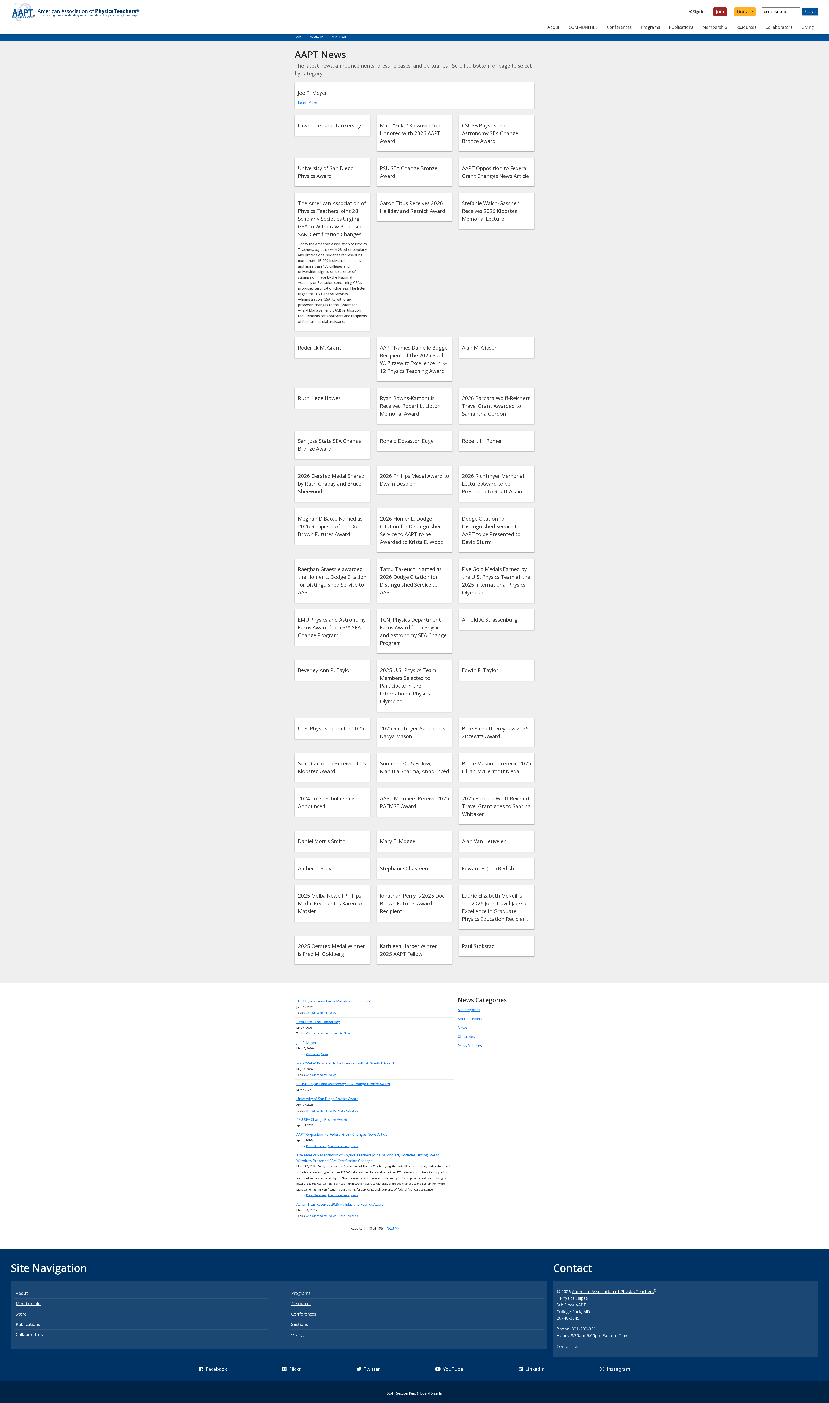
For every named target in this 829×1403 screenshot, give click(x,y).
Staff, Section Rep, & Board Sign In (414, 1393)
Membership (714, 27)
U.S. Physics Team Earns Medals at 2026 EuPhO (334, 1001)
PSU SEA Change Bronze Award (321, 1119)
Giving (807, 27)
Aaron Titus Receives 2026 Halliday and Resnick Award (340, 1204)
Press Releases (348, 1110)
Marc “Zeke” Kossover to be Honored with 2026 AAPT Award (345, 1063)
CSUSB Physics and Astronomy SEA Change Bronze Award (343, 1084)
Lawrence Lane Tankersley (318, 1022)
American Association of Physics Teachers (613, 1291)
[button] (720, 11)
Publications (681, 27)
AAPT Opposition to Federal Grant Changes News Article (342, 1134)
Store (21, 1314)
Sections (299, 1324)
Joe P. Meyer (306, 1042)
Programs (650, 27)
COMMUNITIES (583, 27)
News (332, 1013)
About (553, 27)
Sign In (698, 11)
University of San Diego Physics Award (327, 1098)
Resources (746, 27)
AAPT (299, 36)
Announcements (317, 1013)
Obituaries (313, 1033)
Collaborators (778, 27)
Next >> (392, 1228)
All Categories (469, 1009)
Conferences (619, 27)
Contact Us (567, 1346)
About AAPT (317, 36)
